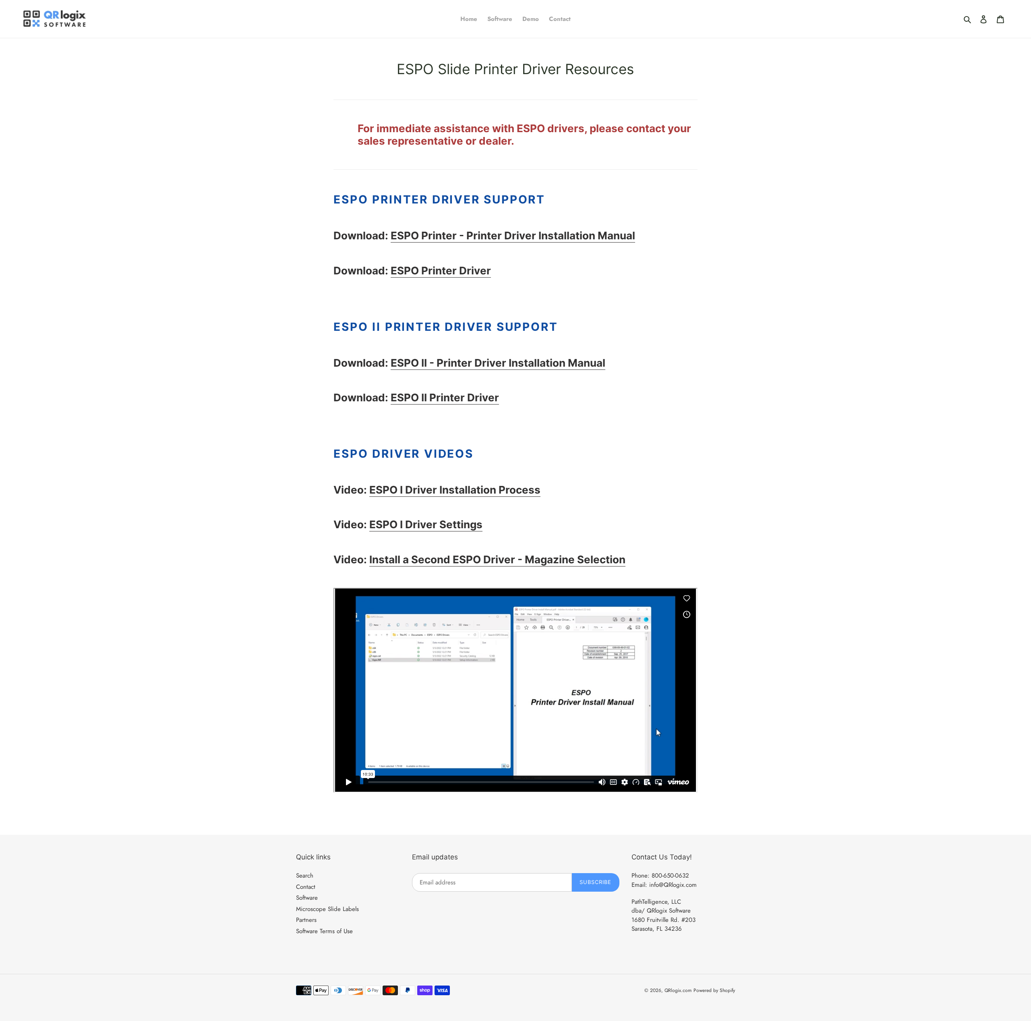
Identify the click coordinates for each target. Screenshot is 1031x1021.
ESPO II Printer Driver (445, 397)
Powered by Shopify (714, 990)
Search (304, 875)
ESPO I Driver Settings (425, 524)
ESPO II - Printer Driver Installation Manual (498, 363)
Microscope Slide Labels (327, 909)
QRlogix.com (678, 990)
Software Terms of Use (324, 931)
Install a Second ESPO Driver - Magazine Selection (497, 559)
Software (307, 897)
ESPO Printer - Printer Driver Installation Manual (513, 235)
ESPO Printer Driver (441, 270)
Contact (305, 886)
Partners (306, 919)
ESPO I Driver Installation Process (454, 490)
